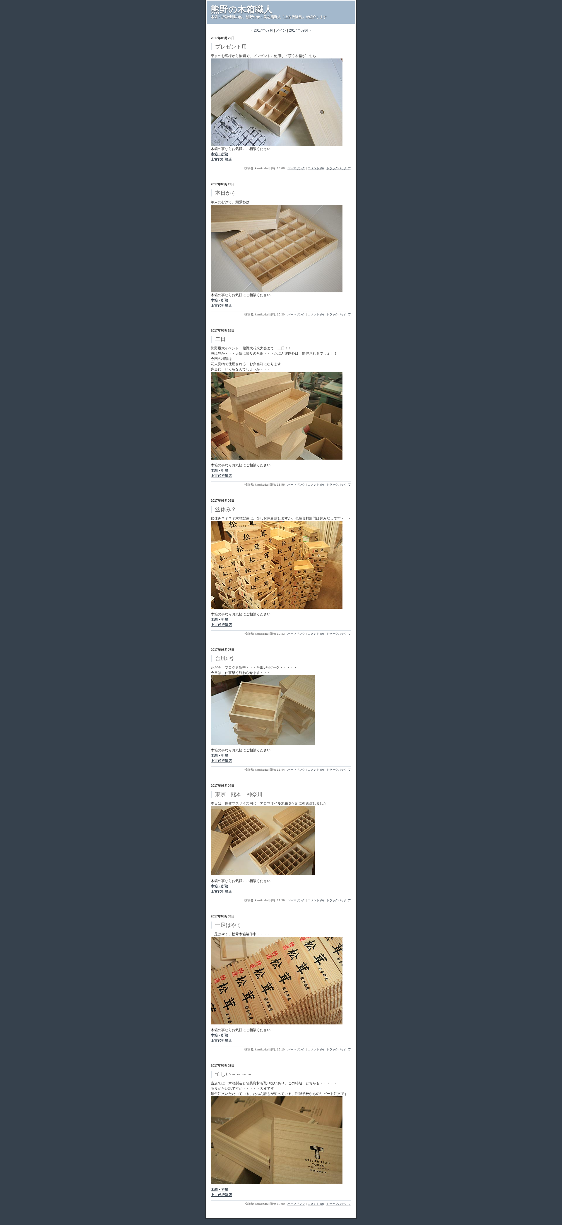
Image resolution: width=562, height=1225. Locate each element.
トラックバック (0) (338, 168)
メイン (281, 30)
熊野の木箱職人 (242, 9)
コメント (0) (316, 168)
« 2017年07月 (262, 30)
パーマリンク (296, 168)
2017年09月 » (300, 30)
